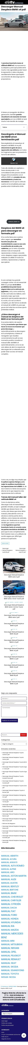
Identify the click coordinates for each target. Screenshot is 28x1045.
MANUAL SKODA (9, 966)
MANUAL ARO (7, 872)
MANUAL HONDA (10, 918)
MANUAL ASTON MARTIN (13, 875)
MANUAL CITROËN (11, 904)
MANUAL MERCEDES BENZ (12, 935)
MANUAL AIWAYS (9, 862)
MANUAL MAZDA (10, 929)
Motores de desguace (8, 823)
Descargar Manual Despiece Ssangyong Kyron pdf (14, 832)
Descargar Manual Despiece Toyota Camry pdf (13, 758)
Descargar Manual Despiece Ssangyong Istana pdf (14, 841)
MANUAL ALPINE (8, 869)
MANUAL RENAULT (11, 959)
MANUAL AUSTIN (9, 882)
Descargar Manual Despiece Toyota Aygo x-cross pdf (14, 768)
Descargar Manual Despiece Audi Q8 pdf (7, 550)
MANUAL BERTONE (9, 889)
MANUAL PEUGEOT (11, 955)
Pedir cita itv (4, 1036)
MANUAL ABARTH (9, 855)
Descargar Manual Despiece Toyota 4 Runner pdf (13, 791)
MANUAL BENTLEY (10, 886)
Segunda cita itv (6, 1039)
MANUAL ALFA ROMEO (12, 865)
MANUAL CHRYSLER (11, 900)
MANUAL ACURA (9, 859)
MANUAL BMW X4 (14, 222)
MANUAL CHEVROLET (12, 896)
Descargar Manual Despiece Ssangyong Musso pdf (14, 827)
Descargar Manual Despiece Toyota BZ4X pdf (14, 763)
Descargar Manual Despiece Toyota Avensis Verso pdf (13, 777)
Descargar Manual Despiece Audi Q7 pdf (21, 550)
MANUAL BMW (5, 543)
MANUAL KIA (7, 926)
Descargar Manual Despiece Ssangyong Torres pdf (14, 801)
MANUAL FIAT (8, 911)
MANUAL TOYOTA (10, 973)
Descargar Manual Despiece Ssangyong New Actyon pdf (14, 819)
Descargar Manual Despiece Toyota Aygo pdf (14, 772)
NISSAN (4, 977)
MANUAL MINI (7, 940)
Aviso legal (4, 1021)
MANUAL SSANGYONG (12, 970)
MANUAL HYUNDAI (11, 922)
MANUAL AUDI (8, 879)
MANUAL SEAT (8, 963)
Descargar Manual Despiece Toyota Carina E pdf (13, 753)
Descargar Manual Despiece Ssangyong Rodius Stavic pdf (14, 805)
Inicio (2, 1032)
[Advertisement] (14, 47)
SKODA (12, 977)
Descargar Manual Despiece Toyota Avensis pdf (13, 782)
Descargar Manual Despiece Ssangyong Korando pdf (14, 837)
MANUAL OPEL (8, 952)
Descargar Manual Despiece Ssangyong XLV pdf (14, 796)
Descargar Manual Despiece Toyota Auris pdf (14, 786)
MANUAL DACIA (9, 907)
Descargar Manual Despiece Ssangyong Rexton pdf (14, 815)
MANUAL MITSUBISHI (11, 944)
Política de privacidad (7, 1025)
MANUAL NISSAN (10, 948)
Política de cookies (6, 1023)
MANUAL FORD (9, 915)
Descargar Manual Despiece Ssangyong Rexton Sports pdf (14, 810)
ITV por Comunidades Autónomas (10, 1034)
